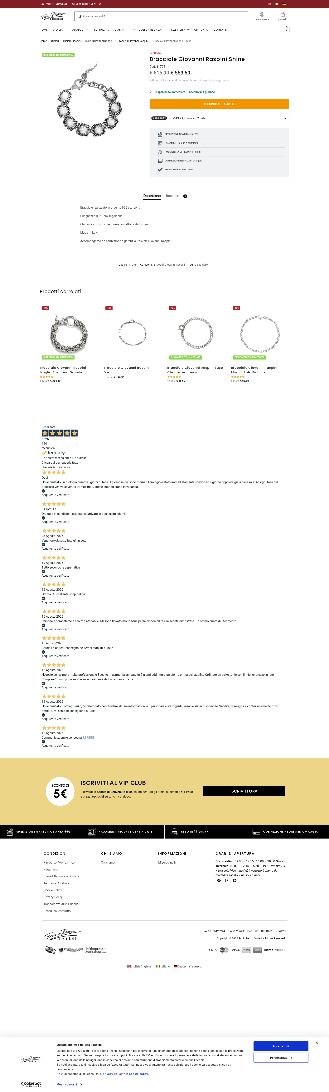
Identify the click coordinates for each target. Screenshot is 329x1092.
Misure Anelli (167, 862)
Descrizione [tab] (152, 196)
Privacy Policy (53, 897)
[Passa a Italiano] (277, 4)
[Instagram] (226, 880)
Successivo (64, 467)
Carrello (282, 19)
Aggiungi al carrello (219, 104)
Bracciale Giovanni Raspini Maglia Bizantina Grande (63, 370)
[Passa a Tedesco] (284, 4)
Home (43, 41)
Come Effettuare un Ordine (61, 876)
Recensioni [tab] (176, 196)
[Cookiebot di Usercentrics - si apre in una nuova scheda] (31, 1084)
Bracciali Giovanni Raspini (133, 41)
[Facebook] (218, 880)
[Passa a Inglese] (269, 4)
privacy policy (113, 1073)
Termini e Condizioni (57, 883)
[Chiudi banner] (317, 1042)
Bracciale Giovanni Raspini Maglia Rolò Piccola (254, 370)
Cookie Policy (53, 890)
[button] (286, 30)
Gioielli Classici (71, 41)
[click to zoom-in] (90, 101)
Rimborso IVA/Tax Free (59, 862)
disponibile (201, 264)
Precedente (49, 467)
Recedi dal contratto (57, 911)
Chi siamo (108, 862)
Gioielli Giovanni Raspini (99, 41)
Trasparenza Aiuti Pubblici (61, 904)
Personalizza (278, 1057)
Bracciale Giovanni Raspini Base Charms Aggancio (195, 370)
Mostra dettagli (67, 1084)
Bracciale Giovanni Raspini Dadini (127, 370)
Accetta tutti (281, 1046)
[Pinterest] (234, 880)
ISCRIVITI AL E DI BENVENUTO (70, 3)
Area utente (262, 19)
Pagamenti (51, 869)
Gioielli (55, 41)
